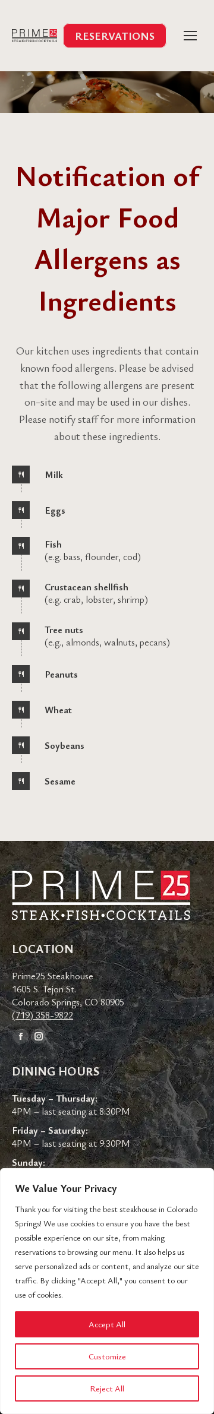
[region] (107, 1291)
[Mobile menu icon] (190, 36)
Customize (107, 1356)
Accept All (107, 1324)
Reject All (107, 1388)
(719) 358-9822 (42, 1014)
